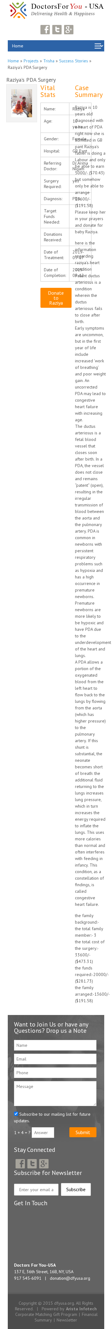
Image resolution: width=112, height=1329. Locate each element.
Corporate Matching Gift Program (46, 1314)
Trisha (48, 61)
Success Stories (73, 61)
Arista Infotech (81, 1309)
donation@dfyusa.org (70, 1278)
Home (13, 61)
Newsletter (67, 1320)
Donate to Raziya (56, 298)
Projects (31, 61)
